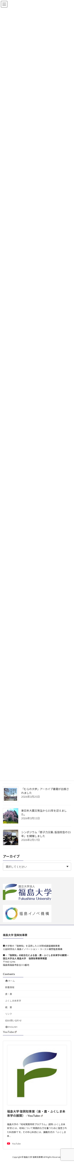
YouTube (8, 1032)
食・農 (8, 994)
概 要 (8, 1007)
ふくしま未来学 (13, 1000)
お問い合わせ (15, 1020)
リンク (8, 1014)
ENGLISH (12, 1026)
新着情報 (9, 987)
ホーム (11, 980)
